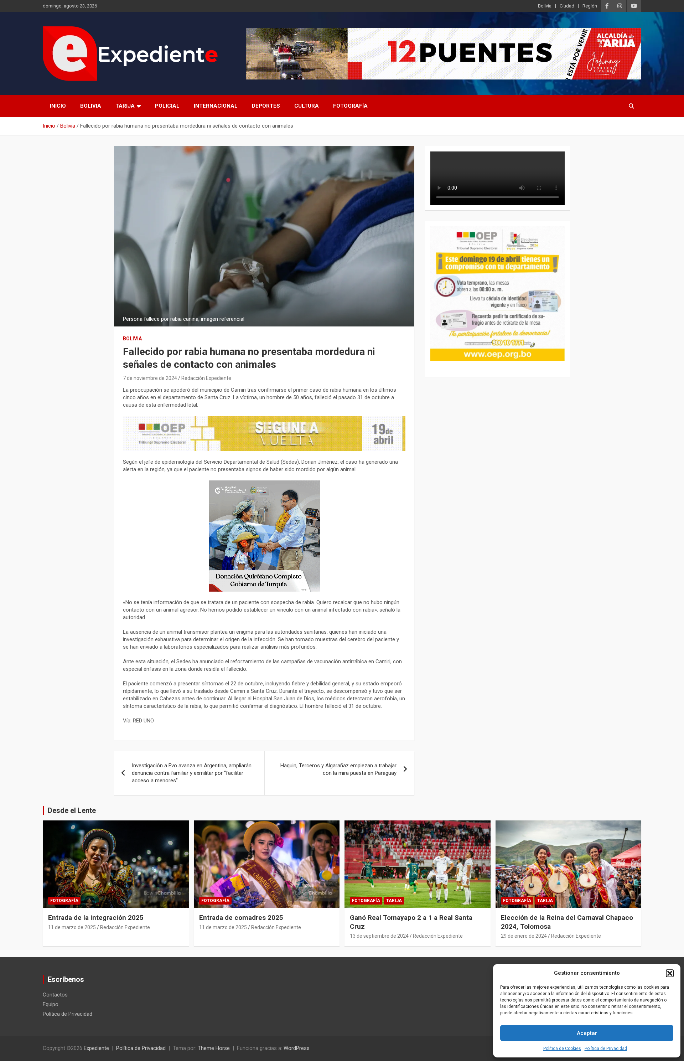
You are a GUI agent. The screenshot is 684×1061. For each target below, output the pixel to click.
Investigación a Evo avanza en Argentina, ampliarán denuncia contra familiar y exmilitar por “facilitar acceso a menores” (192, 773)
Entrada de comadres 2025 (241, 917)
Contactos (55, 995)
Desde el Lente (72, 810)
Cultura (306, 106)
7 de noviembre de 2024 (150, 378)
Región (589, 6)
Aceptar (587, 1033)
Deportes (266, 106)
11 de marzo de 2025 (72, 927)
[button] (669, 973)
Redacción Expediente (206, 378)
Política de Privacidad (606, 1048)
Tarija (125, 106)
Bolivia (544, 6)
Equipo (50, 1004)
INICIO (58, 106)
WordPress (297, 1048)
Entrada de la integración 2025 (96, 917)
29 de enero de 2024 (524, 936)
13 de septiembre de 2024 (379, 936)
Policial (167, 106)
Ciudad (567, 6)
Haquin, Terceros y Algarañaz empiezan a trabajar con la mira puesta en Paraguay (338, 769)
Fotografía (350, 106)
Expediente (96, 1048)
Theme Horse (214, 1048)
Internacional (216, 106)
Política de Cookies (562, 1048)
